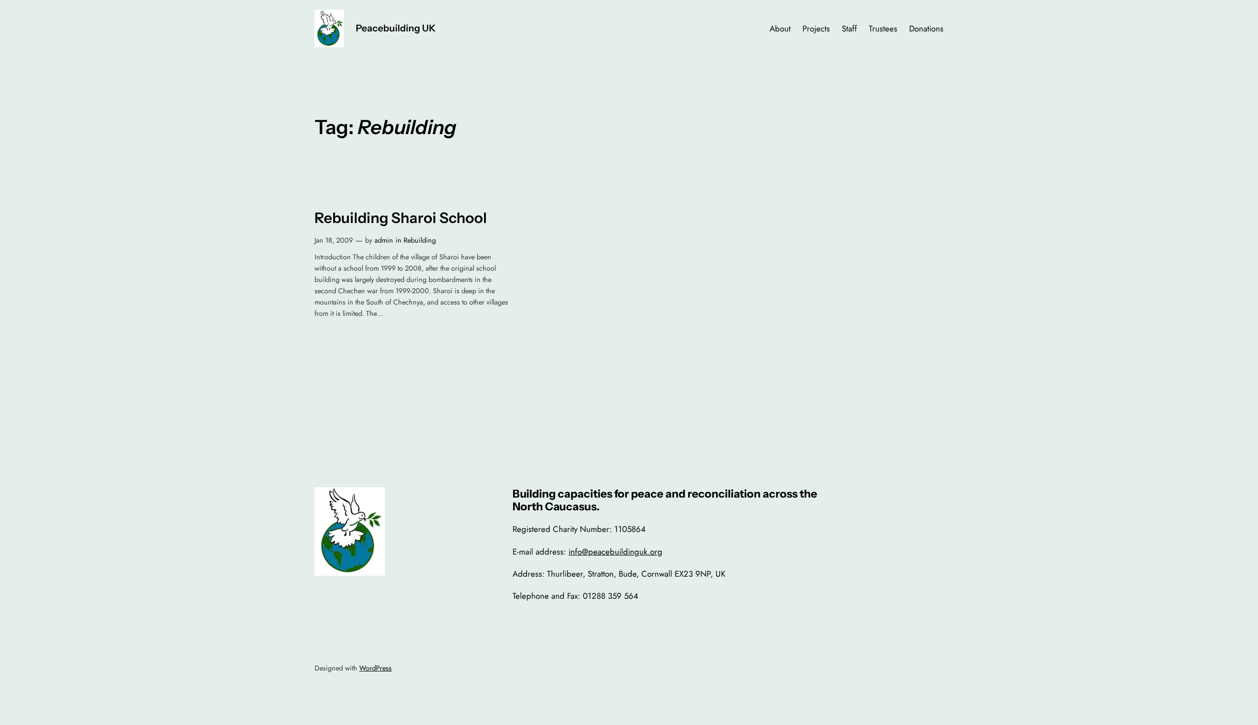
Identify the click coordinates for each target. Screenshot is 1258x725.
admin (383, 240)
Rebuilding (419, 240)
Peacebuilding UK (396, 28)
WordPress (375, 668)
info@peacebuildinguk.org (615, 552)
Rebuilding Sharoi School (400, 217)
